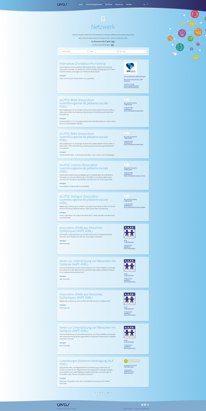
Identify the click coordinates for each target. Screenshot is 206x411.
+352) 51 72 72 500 (129, 84)
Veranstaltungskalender (94, 4)
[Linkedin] (142, 405)
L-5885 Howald (128, 104)
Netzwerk (108, 4)
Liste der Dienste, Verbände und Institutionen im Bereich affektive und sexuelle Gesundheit (103, 38)
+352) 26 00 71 (128, 370)
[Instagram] (148, 405)
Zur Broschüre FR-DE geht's (103, 45)
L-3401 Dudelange (129, 242)
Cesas (81, 4)
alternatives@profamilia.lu (131, 86)
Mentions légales (128, 408)
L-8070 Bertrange (128, 367)
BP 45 (125, 240)
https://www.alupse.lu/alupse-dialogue (134, 207)
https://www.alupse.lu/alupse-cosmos (134, 176)
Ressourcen (119, 4)
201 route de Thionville (130, 168)
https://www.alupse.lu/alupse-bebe (133, 111)
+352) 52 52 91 (128, 245)
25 (108, 393)
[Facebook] (145, 405)
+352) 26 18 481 (128, 107)
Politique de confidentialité (142, 408)
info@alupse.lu (128, 109)
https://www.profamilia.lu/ (131, 87)
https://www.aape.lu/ (130, 248)
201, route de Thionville (130, 103)
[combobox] (101, 51)
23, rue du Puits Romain (130, 365)
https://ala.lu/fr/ (128, 373)
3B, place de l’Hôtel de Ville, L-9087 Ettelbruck (133, 80)
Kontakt (129, 4)
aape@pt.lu (127, 247)
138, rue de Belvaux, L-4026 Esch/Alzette (135, 76)
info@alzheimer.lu (129, 371)
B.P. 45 (126, 274)
